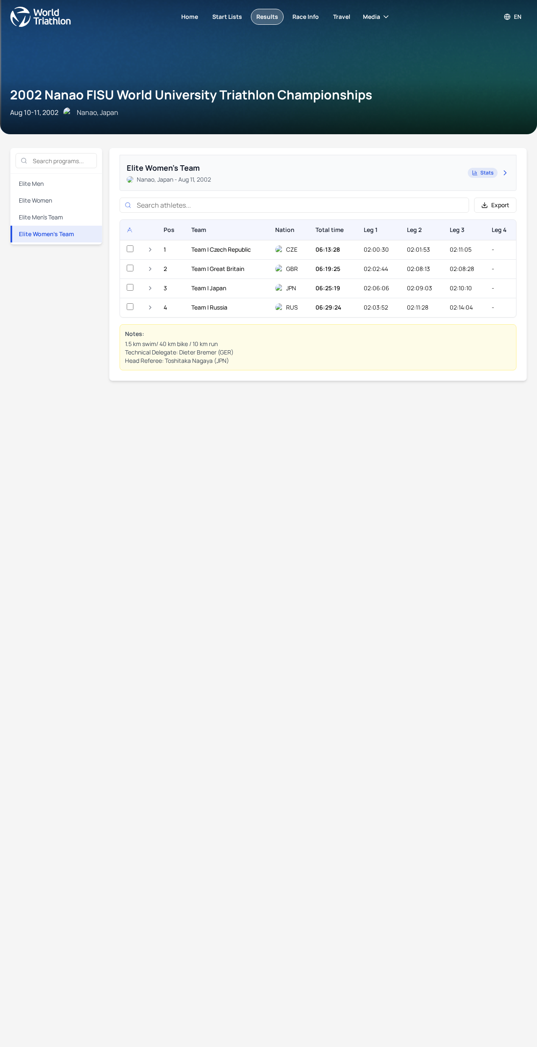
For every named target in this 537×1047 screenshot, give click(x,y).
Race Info (305, 17)
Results (267, 17)
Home (189, 17)
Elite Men (31, 184)
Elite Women (35, 200)
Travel (341, 17)
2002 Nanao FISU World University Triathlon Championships (191, 94)
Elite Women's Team (46, 234)
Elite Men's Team (41, 217)
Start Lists (227, 17)
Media (371, 17)
